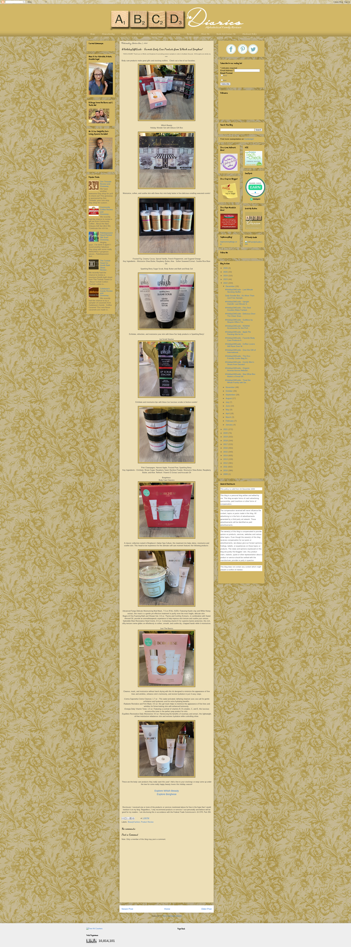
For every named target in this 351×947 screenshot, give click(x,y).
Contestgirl (249, 139)
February (230, 421)
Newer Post (127, 909)
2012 (225, 463)
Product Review (147, 822)
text (224, 80)
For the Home (138, 34)
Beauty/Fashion (157, 34)
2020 (225, 433)
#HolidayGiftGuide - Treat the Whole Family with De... (237, 381)
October (229, 391)
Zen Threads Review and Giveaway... (105, 183)
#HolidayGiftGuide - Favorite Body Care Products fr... (240, 339)
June (228, 406)
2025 (225, 272)
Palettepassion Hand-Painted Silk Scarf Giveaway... (106, 236)
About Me (205, 34)
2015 (225, 452)
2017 (225, 444)
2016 (225, 448)
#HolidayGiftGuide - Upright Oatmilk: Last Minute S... (237, 303)
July (228, 402)
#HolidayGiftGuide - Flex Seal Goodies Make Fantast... (238, 309)
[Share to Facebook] (130, 818)
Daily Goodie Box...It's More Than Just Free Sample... (239, 296)
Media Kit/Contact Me (226, 34)
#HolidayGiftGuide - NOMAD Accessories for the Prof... (237, 327)
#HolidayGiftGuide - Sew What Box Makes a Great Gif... (240, 375)
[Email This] (122, 818)
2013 (225, 459)
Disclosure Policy (249, 34)
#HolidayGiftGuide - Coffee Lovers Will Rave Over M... (240, 345)
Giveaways (175, 34)
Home (92, 34)
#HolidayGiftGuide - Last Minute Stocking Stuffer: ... (239, 290)
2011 (225, 467)
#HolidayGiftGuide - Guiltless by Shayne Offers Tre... (239, 321)
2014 (225, 455)
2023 (225, 279)
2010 (225, 470)
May (228, 409)
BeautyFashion (134, 822)
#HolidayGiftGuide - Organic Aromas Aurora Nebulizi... (237, 369)
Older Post (206, 909)
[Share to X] (128, 818)
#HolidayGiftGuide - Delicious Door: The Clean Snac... (240, 315)
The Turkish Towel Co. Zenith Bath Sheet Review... (105, 265)
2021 (225, 429)
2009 (225, 474)
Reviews (190, 34)
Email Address (227, 70)
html (225, 75)
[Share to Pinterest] (133, 818)
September (231, 395)
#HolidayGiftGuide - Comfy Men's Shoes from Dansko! (239, 363)
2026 (225, 268)
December (230, 286)
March (229, 417)
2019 (225, 437)
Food (123, 34)
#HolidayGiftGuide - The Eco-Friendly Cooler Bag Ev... (238, 357)
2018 (225, 440)
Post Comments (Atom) (172, 916)
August (229, 398)
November (230, 387)
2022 (225, 283)
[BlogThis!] (125, 818)
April (228, 413)
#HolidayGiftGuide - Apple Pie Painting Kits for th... (238, 333)
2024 (225, 275)
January (229, 425)
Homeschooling (108, 34)
